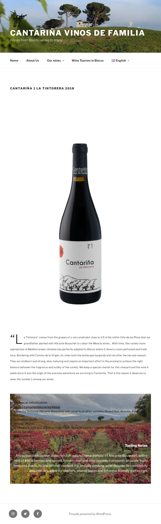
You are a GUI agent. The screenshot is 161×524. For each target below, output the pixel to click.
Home (14, 60)
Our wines (54, 60)
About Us (32, 60)
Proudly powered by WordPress (90, 514)
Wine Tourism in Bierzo (88, 60)
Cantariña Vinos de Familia (77, 32)
